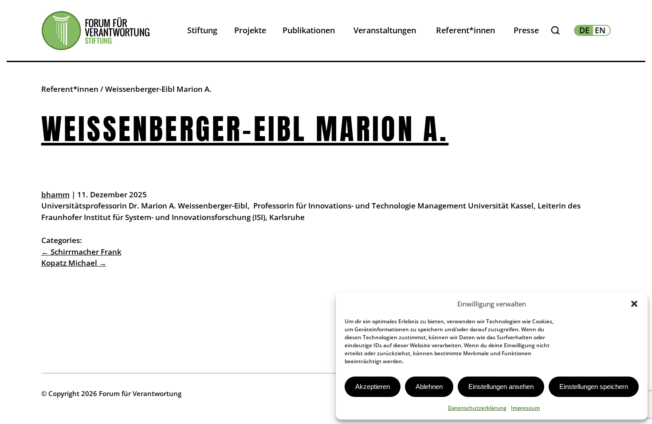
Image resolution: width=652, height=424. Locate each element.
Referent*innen (69, 89)
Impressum (525, 408)
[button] (634, 303)
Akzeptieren (372, 386)
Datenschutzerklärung (477, 408)
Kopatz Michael (73, 263)
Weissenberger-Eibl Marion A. (245, 129)
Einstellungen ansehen (501, 386)
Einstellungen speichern (593, 386)
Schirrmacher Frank (81, 252)
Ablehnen (429, 386)
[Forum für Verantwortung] (95, 30)
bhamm (55, 194)
